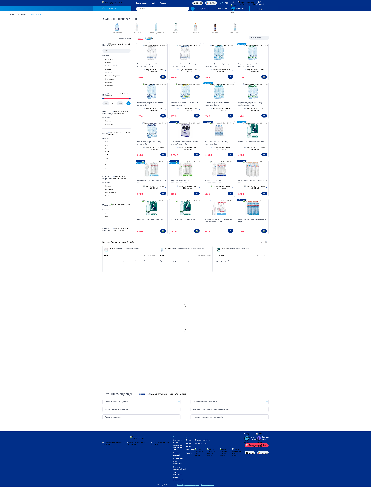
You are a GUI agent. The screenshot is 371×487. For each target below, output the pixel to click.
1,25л (107, 155)
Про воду (163, 3)
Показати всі (143, 394)
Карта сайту (180, 485)
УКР (221, 3)
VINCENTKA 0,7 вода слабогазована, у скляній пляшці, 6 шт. (185, 143)
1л (106, 161)
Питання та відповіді (177, 454)
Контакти (189, 453)
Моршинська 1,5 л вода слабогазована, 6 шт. (180, 182)
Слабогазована (110, 196)
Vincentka (108, 62)
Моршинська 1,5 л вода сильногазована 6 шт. (213, 182)
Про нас (188, 440)
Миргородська (109, 79)
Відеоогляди (190, 450)
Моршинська (109, 85)
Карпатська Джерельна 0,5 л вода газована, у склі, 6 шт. (184, 65)
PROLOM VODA (110, 59)
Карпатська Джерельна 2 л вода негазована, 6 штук (217, 104)
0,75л (107, 151)
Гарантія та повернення (177, 463)
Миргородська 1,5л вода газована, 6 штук (252, 221)
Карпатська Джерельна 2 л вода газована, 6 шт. (149, 143)
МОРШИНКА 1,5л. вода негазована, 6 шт (252, 182)
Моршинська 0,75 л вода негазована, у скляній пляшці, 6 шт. (219, 221)
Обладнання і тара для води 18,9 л (178, 447)
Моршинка (108, 82)
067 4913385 (260, 3)
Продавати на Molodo (202, 440)
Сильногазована (110, 192)
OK (128, 103)
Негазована (109, 189)
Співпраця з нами (201, 443)
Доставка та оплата (177, 441)
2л (106, 165)
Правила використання (207, 485)
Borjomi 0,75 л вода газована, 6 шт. (150, 219)
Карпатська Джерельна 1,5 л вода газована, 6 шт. (150, 104)
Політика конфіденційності (179, 468)
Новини (188, 446)
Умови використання (178, 479)
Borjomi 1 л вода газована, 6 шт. (183, 219)
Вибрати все (106, 55)
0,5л (106, 145)
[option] (117, 28)
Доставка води (141, 3)
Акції (153, 3)
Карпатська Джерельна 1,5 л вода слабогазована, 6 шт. (251, 65)
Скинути (140, 38)
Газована (108, 186)
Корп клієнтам (178, 458)
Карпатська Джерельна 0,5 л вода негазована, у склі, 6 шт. (150, 65)
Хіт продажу (109, 124)
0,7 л (106, 148)
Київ (233, 2)
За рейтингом (256, 37)
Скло (106, 220)
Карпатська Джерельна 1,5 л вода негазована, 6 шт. (217, 65)
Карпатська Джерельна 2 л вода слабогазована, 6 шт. (250, 104)
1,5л (106, 158)
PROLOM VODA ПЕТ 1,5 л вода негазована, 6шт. (216, 143)
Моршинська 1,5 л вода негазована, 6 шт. (151, 182)
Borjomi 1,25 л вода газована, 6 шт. (251, 142)
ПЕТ (106, 216)
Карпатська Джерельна (112, 76)
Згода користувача (177, 473)
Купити (163, 77)
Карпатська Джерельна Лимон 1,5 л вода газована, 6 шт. (184, 104)
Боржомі (108, 69)
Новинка (108, 121)
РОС (226, 3)
